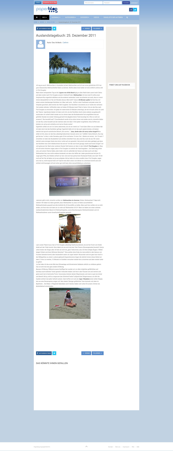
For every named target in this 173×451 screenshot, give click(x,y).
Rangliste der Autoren (113, 17)
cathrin (65, 42)
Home (38, 2)
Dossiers (84, 17)
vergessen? (134, 2)
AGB (138, 447)
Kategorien (70, 17)
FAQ (133, 447)
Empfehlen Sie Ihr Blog (49, 2)
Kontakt (110, 447)
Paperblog (37, 447)
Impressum (126, 447)
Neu (44, 17)
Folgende (97, 28)
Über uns (117, 447)
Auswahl (55, 17)
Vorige (87, 28)
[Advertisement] (93, 10)
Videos (96, 17)
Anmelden (126, 2)
